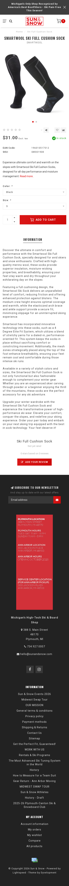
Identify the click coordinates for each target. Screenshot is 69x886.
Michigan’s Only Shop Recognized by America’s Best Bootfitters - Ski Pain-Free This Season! (34, 7)
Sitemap (34, 738)
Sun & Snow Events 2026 (34, 694)
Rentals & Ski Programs (34, 755)
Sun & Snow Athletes (35, 792)
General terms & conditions (35, 710)
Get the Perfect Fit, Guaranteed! (34, 744)
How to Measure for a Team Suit (34, 775)
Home (19, 32)
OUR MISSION (34, 705)
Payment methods (34, 721)
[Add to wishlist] (57, 130)
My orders (34, 829)
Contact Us (34, 732)
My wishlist (34, 835)
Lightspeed (19, 872)
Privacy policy (34, 716)
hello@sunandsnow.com (36, 654)
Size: (7, 200)
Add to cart (45, 219)
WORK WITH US (35, 749)
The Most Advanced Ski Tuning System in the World (35, 762)
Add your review (36, 462)
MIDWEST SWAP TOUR (34, 786)
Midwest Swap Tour (35, 699)
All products (34, 846)
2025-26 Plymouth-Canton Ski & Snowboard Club (34, 805)
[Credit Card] (34, 860)
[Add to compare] (63, 130)
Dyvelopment (48, 872)
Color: (8, 186)
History (34, 769)
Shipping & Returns (34, 727)
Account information (34, 824)
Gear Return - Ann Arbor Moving (34, 781)
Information (32, 239)
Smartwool (34, 42)
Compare (35, 840)
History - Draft (34, 797)
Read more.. (27, 176)
